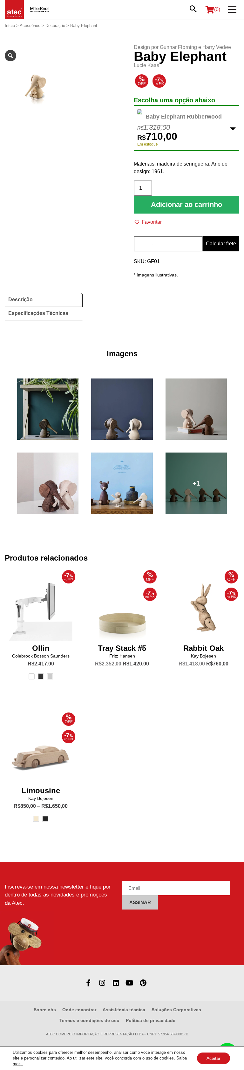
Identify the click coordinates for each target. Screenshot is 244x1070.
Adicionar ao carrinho (186, 204)
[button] (148, 222)
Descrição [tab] (20, 299)
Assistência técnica (124, 1009)
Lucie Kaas (146, 65)
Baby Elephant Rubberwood (184, 116)
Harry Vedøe (216, 47)
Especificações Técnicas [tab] (38, 313)
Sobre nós (45, 1009)
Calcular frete (221, 243)
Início (10, 25)
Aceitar (213, 1058)
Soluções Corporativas (176, 1009)
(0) (217, 9)
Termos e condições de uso (89, 1020)
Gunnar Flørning (178, 47)
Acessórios (30, 25)
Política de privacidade (150, 1020)
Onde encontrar (79, 1009)
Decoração (55, 25)
